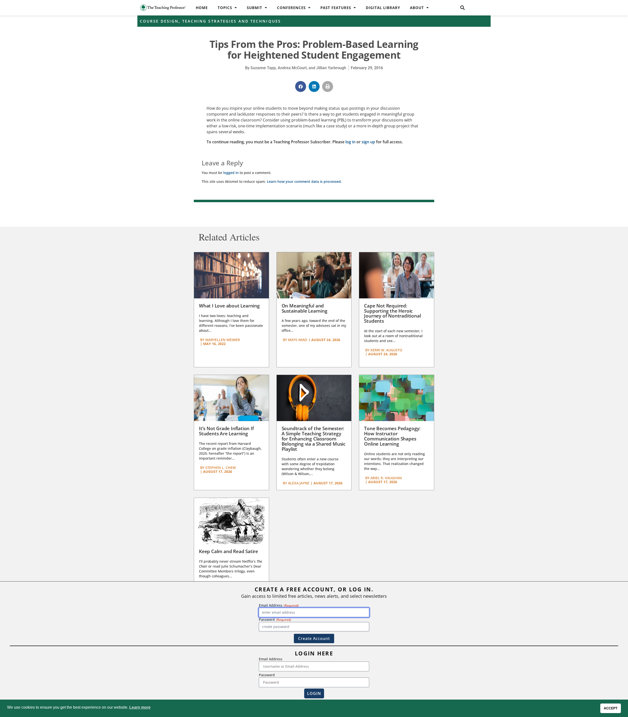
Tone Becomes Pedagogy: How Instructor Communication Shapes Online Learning (392, 436)
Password (267, 675)
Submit (254, 7)
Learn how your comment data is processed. (304, 181)
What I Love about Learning (229, 306)
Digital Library (383, 7)
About (417, 7)
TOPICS (225, 7)
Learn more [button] (140, 707)
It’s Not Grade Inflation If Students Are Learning (226, 431)
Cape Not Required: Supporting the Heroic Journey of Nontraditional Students (392, 313)
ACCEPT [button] (611, 708)
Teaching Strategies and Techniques (231, 21)
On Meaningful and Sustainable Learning (304, 308)
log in (350, 142)
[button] (462, 7)
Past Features (335, 7)
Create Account (314, 638)
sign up (368, 142)
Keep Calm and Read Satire (228, 551)
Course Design (159, 21)
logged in (231, 172)
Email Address (270, 659)
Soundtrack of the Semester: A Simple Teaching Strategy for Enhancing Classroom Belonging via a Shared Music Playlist (313, 438)
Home (202, 7)
